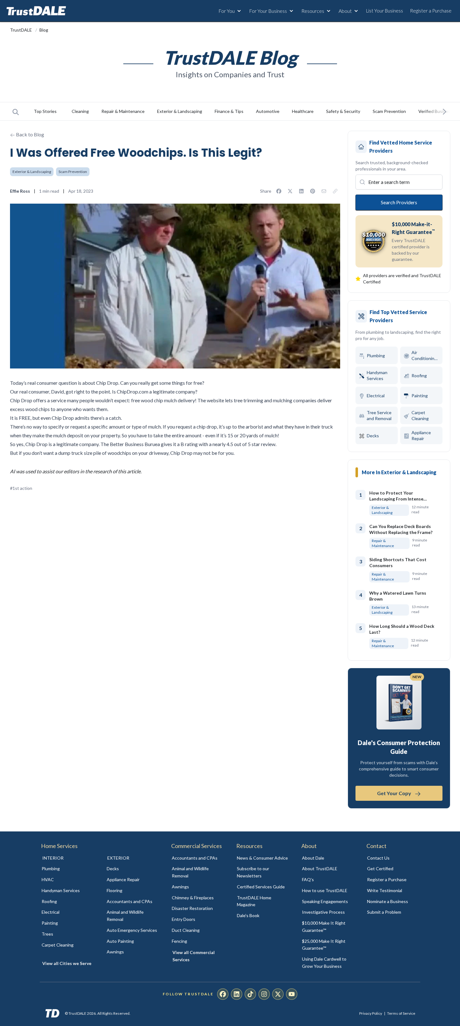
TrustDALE (21, 30)
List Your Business (384, 10)
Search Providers (399, 202)
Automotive (267, 111)
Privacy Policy (370, 1013)
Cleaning (80, 111)
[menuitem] (67, 868)
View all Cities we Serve (66, 963)
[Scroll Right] (444, 111)
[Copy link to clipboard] (335, 191)
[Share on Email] (324, 191)
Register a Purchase (431, 10)
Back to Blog (29, 134)
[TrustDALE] (36, 11)
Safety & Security (343, 111)
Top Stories (45, 111)
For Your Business (268, 11)
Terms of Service (401, 1013)
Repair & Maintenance (123, 111)
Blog (43, 30)
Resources (312, 11)
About (345, 11)
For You (226, 11)
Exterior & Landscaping (179, 111)
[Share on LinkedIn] (301, 191)
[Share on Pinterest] (313, 191)
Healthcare (303, 111)
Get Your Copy (394, 793)
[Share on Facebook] (279, 191)
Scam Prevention (389, 111)
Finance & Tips (229, 111)
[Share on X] (290, 191)
